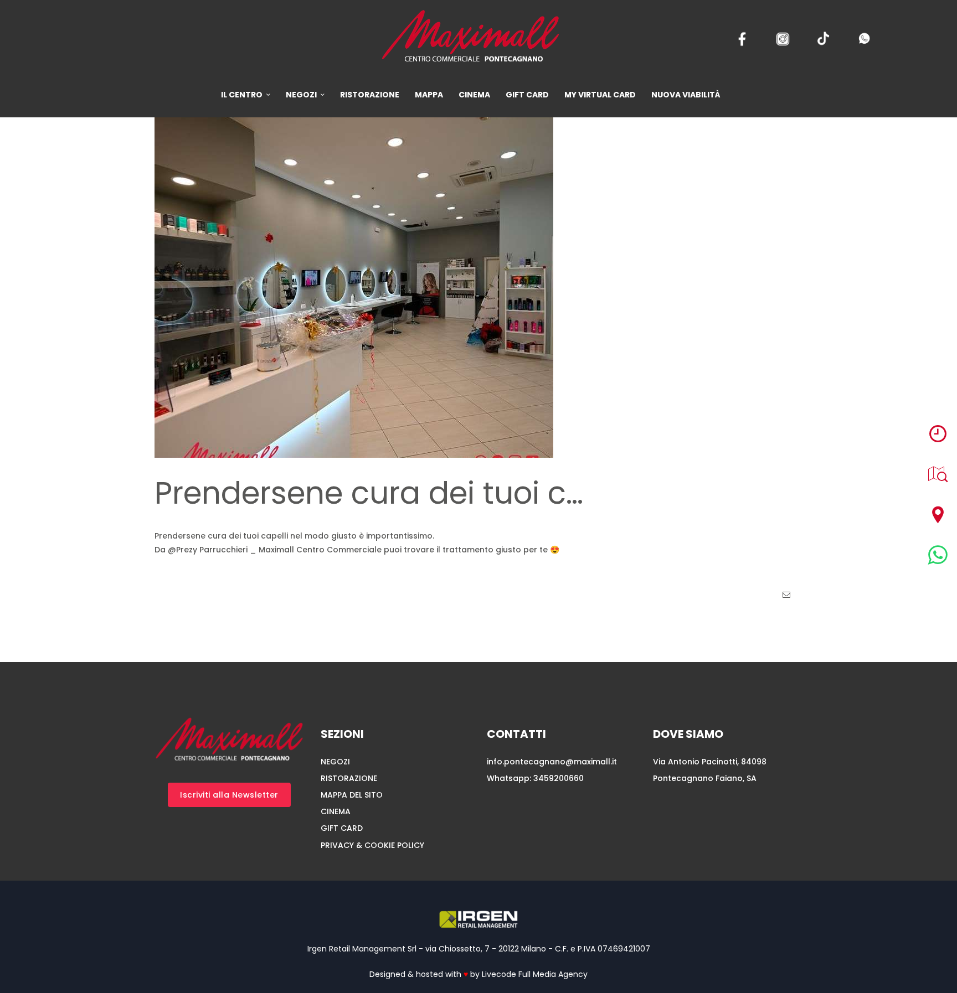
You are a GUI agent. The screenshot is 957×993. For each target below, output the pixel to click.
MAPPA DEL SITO (352, 794)
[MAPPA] (938, 474)
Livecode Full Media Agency (535, 974)
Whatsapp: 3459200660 (535, 778)
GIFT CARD (342, 828)
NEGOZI (335, 761)
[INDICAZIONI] (938, 514)
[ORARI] (938, 434)
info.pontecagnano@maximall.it (552, 761)
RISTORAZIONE (349, 778)
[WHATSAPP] (938, 555)
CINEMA (336, 811)
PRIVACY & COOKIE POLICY (372, 845)
